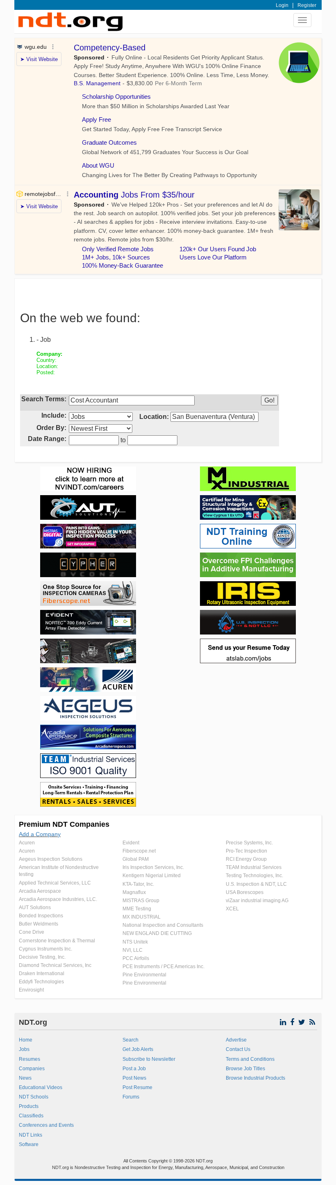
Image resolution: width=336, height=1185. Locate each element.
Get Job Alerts (138, 1049)
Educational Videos (40, 1087)
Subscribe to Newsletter (149, 1059)
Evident (131, 843)
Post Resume (137, 1087)
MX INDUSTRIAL (142, 917)
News (25, 1078)
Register (306, 5)
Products (29, 1106)
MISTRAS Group (141, 900)
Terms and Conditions (250, 1059)
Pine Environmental (144, 975)
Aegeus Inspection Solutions (50, 859)
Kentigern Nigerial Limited (152, 875)
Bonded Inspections (41, 916)
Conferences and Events (46, 1125)
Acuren (27, 843)
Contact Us (238, 1049)
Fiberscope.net (139, 851)
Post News (134, 1078)
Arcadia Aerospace (40, 891)
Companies (32, 1068)
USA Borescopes (244, 892)
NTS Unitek (135, 942)
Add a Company (40, 834)
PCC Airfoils (136, 958)
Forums (131, 1097)
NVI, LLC (133, 950)
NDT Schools (33, 1097)
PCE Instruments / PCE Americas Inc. (163, 966)
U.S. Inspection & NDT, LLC (256, 884)
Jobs (24, 1049)
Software (29, 1144)
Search (130, 1040)
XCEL (232, 909)
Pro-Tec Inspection (246, 851)
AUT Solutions (35, 907)
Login (282, 5)
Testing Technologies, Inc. (254, 875)
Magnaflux (134, 892)
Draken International (41, 973)
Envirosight (31, 990)
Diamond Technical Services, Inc (55, 965)
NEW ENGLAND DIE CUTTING (157, 933)
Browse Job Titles (245, 1068)
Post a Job (134, 1068)
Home (25, 1040)
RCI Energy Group (246, 859)
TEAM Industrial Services (254, 867)
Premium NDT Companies (64, 824)
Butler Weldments (38, 924)
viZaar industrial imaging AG (257, 900)
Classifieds (31, 1116)
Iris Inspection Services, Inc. (153, 867)
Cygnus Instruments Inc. (45, 949)
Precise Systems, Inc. (249, 843)
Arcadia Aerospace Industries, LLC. (58, 899)
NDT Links (30, 1135)
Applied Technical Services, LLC (55, 883)
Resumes (29, 1059)
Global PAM (136, 859)
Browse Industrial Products (255, 1078)
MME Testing (137, 909)
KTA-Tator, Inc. (138, 884)
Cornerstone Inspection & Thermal (57, 941)
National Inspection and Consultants (163, 925)
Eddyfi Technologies (41, 982)
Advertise (236, 1040)
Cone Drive (31, 932)
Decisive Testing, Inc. (42, 957)
